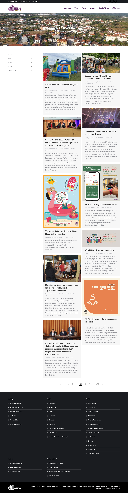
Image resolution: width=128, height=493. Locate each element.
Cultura (47, 294)
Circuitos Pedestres (94, 424)
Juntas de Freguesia (16, 411)
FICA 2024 (87, 207)
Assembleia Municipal (16, 407)
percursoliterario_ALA (96, 428)
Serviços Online (53, 467)
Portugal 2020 (14, 420)
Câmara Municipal (15, 403)
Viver (9, 59)
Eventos (47, 90)
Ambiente (52, 403)
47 (89, 384)
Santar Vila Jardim (93, 453)
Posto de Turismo (93, 411)
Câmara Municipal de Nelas (69, 486)
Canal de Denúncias (16, 424)
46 (85, 384)
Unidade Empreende (16, 463)
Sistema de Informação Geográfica (59, 471)
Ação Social (52, 407)
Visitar (10, 62)
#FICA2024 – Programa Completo (99, 250)
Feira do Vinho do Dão (56, 294)
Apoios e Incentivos (15, 467)
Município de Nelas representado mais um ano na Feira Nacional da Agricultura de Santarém (61, 288)
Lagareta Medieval (93, 432)
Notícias (52, 90)
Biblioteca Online (54, 476)
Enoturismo (91, 437)
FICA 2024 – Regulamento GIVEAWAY (101, 204)
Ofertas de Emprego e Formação (58, 437)
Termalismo (91, 449)
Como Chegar (92, 403)
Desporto (47, 357)
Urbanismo (52, 424)
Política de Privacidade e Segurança (105, 488)
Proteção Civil (53, 432)
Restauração (92, 445)
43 (72, 384)
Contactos (13, 416)
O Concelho (91, 407)
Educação (48, 237)
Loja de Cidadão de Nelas (56, 428)
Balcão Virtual (12, 70)
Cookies (118, 488)
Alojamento (91, 416)
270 (97, 384)
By (65, 90)
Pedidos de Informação (56, 463)
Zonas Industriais (15, 471)
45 (81, 384)
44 (76, 384)
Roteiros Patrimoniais (94, 420)
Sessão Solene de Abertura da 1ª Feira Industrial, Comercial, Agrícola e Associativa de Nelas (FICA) (61, 143)
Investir (10, 66)
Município (10, 55)
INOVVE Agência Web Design (112, 486)
